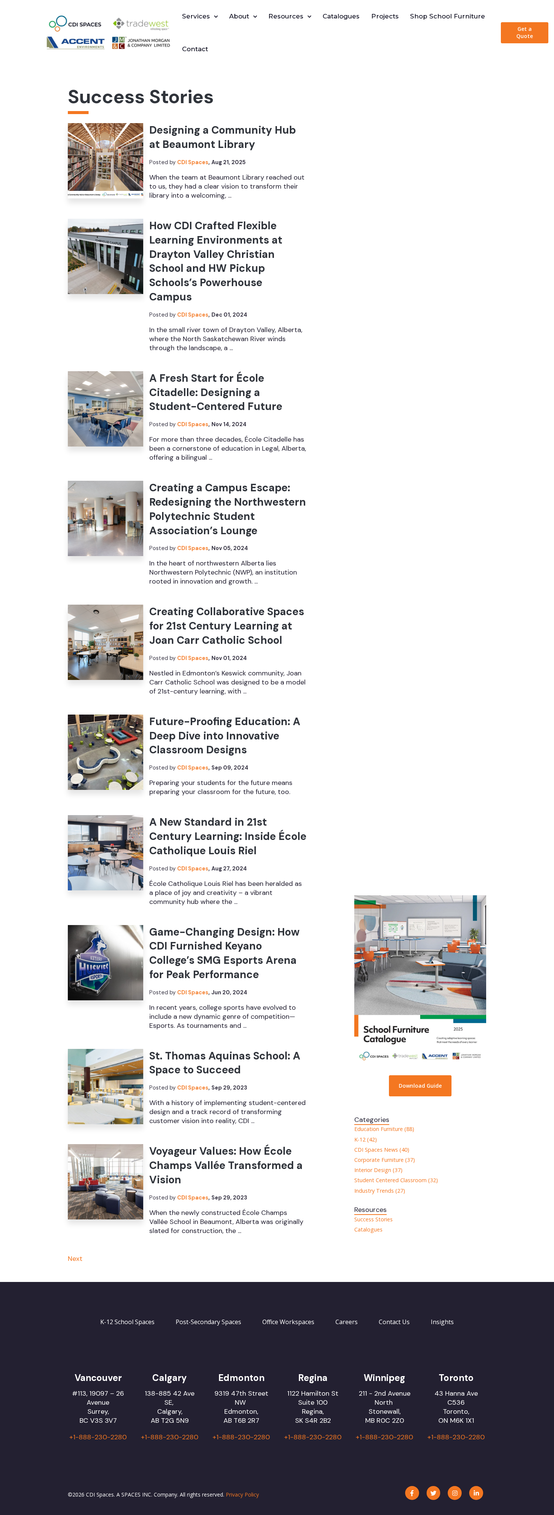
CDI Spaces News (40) (381, 1149)
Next (75, 1258)
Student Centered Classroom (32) (396, 1180)
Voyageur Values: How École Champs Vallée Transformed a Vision (226, 1165)
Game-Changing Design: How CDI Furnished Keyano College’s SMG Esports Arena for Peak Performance (224, 953)
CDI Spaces (192, 162)
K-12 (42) (365, 1139)
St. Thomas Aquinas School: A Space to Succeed (224, 1063)
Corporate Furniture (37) (384, 1159)
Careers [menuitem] (346, 1322)
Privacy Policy (242, 1494)
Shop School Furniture (447, 16)
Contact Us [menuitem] (394, 1322)
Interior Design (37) (378, 1170)
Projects (385, 16)
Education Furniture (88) (384, 1128)
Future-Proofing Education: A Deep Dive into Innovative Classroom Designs (224, 736)
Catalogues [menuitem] (368, 1229)
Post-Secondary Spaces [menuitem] (208, 1322)
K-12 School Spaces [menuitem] (127, 1322)
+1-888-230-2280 (98, 1437)
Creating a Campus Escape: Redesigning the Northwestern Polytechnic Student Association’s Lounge (227, 509)
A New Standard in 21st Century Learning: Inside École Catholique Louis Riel (227, 836)
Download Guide (420, 1085)
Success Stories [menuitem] (373, 1219)
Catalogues (341, 16)
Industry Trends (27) (379, 1190)
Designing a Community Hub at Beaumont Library (222, 137)
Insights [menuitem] (442, 1322)
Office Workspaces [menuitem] (288, 1322)
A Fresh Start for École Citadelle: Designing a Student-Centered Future (215, 392)
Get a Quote (524, 32)
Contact (195, 49)
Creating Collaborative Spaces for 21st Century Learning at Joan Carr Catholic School (226, 626)
